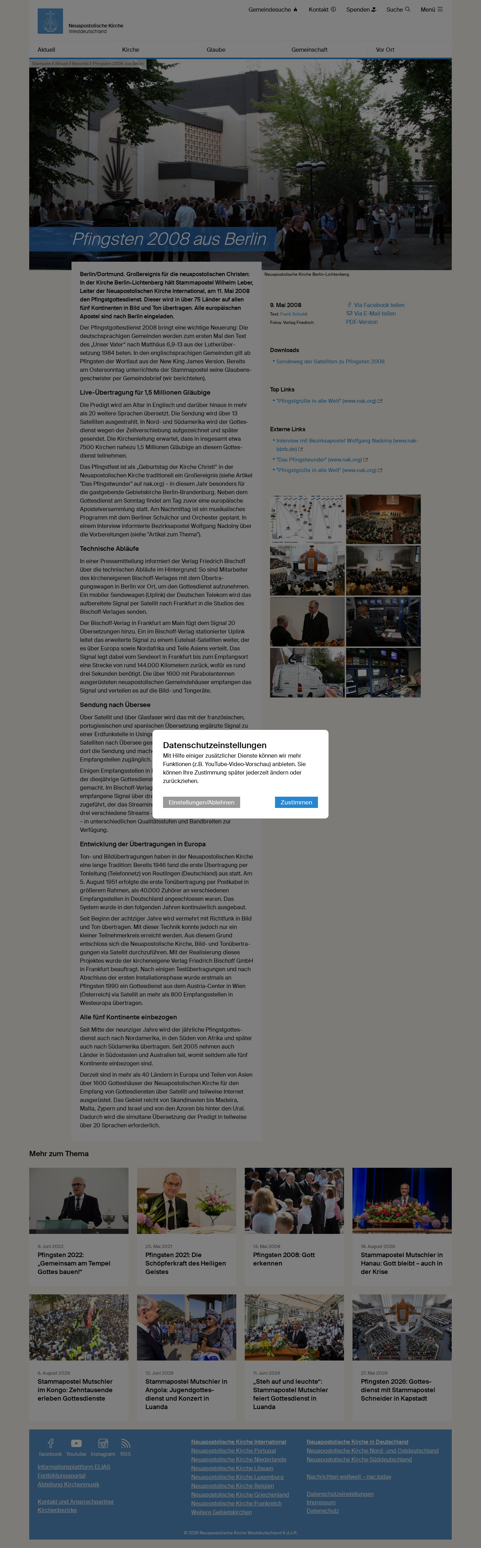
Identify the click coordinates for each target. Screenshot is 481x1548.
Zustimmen (296, 802)
